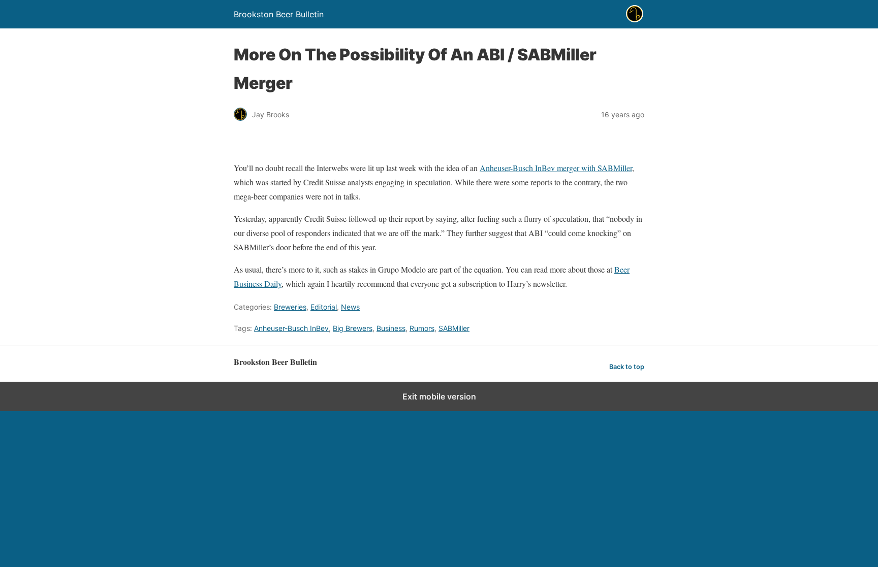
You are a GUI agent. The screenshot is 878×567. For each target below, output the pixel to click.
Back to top (626, 367)
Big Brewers (352, 328)
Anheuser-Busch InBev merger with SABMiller (556, 167)
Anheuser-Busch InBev (291, 328)
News (350, 307)
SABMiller (453, 328)
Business (391, 328)
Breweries (290, 307)
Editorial (323, 307)
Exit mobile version (439, 396)
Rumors (422, 328)
